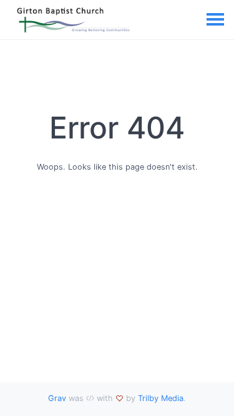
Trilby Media (160, 398)
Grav (57, 398)
